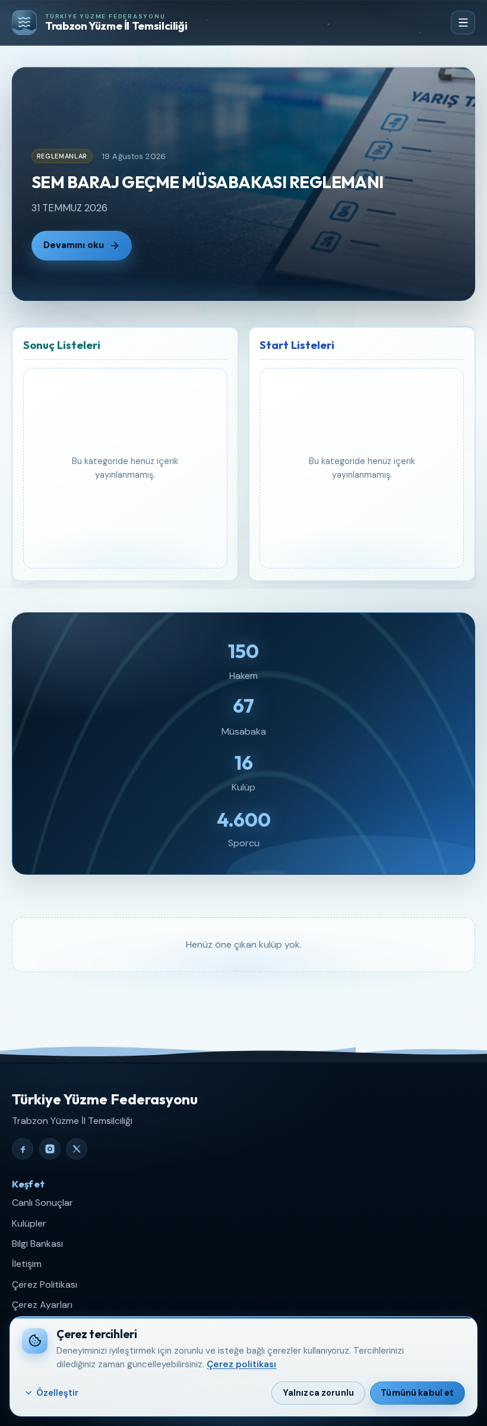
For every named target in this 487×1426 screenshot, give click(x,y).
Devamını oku (73, 245)
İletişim (27, 1263)
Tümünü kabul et (417, 1392)
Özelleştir (57, 1392)
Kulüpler (29, 1223)
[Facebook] (22, 1149)
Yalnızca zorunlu (318, 1392)
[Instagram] (50, 1149)
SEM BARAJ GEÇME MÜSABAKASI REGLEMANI (207, 181)
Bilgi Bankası (37, 1243)
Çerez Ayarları (42, 1304)
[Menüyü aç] (463, 23)
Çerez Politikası (44, 1284)
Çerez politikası (241, 1364)
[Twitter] (76, 1149)
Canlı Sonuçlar (42, 1202)
